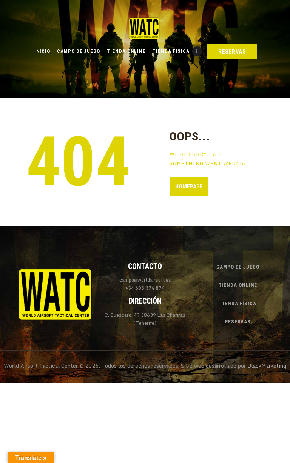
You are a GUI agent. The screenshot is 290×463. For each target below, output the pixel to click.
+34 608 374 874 (145, 288)
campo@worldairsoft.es (145, 280)
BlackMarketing (266, 365)
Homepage (189, 186)
